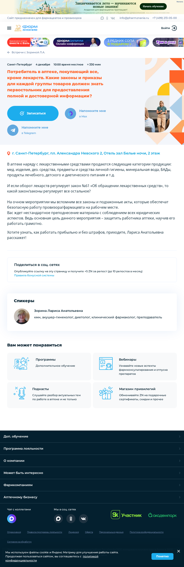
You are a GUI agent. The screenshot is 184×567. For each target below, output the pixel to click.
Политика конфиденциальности (147, 532)
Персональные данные (111, 532)
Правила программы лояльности (44, 532)
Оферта (89, 532)
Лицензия (73, 532)
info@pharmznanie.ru (134, 18)
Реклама (180, 2)
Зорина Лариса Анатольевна (58, 311)
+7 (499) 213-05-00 (164, 18)
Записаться (36, 113)
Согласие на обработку (19, 541)
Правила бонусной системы (34, 275)
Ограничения (14, 532)
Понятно (162, 556)
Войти (165, 28)
